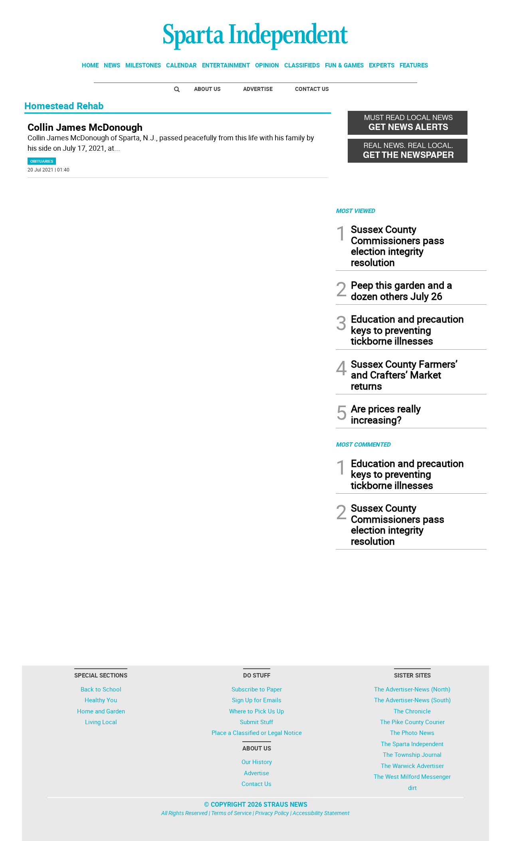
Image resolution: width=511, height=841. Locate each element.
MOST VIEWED (355, 211)
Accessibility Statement (321, 813)
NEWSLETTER (422, 9)
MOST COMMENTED (363, 444)
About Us (207, 89)
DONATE (467, 9)
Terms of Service (231, 813)
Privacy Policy (272, 813)
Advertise (258, 89)
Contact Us (312, 89)
